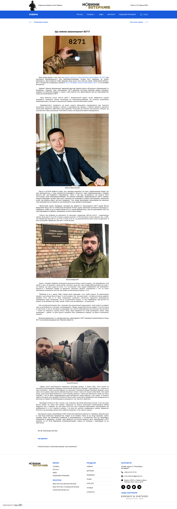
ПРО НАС (80, 14)
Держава (90, 471)
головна (56, 466)
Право (89, 479)
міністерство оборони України (64, 484)
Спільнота (91, 492)
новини (33, 14)
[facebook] (123, 487)
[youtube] (129, 487)
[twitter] (134, 487)
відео (55, 472)
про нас (56, 469)
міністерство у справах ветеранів (66, 487)
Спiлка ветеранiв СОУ (61, 490)
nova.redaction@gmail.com (133, 476)
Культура (90, 483)
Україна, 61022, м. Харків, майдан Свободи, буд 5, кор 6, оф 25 (135, 481)
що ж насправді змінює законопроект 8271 (81, 83)
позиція (90, 488)
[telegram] (139, 487)
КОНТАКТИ (111, 14)
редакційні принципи (61, 476)
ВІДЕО (101, 14)
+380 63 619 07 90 (130, 472)
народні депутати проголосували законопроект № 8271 (85, 77)
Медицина (91, 475)
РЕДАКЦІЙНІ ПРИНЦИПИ (127, 14)
